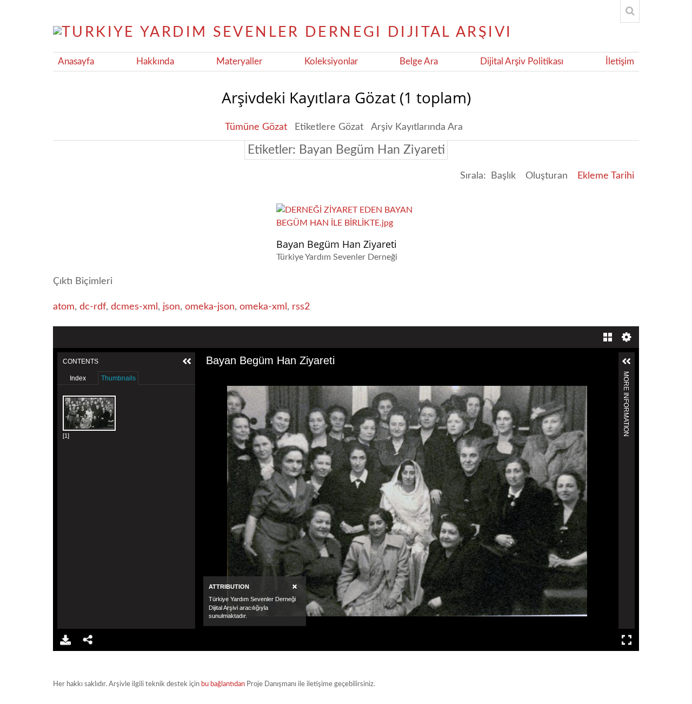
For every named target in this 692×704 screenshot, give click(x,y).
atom (64, 307)
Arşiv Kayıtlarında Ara (417, 127)
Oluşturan (546, 176)
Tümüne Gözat (256, 127)
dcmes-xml (134, 307)
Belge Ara (419, 61)
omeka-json (210, 307)
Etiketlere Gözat (329, 127)
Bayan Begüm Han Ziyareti (336, 244)
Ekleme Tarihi (605, 176)
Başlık (503, 176)
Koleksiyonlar (331, 61)
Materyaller (239, 61)
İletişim (620, 61)
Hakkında (155, 61)
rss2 (301, 307)
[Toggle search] (630, 11)
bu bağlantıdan (223, 684)
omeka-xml (263, 307)
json (171, 307)
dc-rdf (92, 307)
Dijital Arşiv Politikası (521, 61)
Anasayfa (76, 61)
